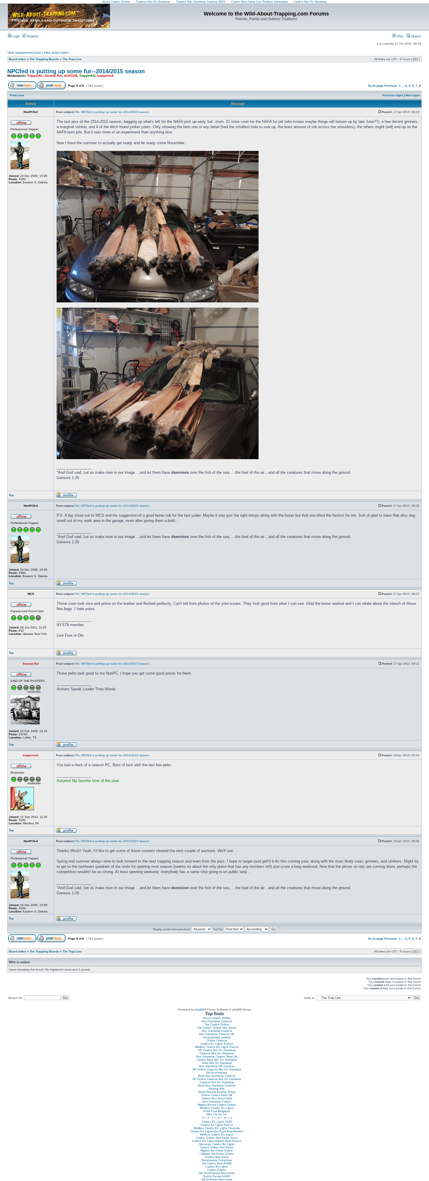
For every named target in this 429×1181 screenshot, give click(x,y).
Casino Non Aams (217, 1157)
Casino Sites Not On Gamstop (216, 1059)
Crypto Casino (216, 1169)
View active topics (56, 52)
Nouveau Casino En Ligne (217, 1144)
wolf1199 (70, 75)
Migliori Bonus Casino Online (217, 1104)
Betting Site (217, 1088)
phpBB (199, 1009)
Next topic (413, 95)
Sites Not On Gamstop (217, 1063)
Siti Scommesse (216, 1072)
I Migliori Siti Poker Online (217, 1153)
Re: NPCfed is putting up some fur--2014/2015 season (112, 112)
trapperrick (105, 75)
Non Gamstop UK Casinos (216, 1066)
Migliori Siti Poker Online (216, 1150)
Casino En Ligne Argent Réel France (216, 1140)
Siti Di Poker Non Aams (216, 1179)
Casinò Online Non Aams (216, 1147)
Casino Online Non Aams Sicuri (217, 1137)
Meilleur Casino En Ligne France (217, 1046)
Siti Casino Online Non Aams (217, 1027)
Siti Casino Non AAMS (217, 1163)
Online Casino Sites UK (217, 1095)
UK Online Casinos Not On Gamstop (216, 1069)
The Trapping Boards (44, 59)
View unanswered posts (24, 52)
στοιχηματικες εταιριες (217, 1037)
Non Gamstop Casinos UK (216, 1034)
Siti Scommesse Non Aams (217, 1173)
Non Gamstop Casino (216, 1101)
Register (32, 36)
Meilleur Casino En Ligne (216, 1107)
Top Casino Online (216, 1024)
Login (15, 36)
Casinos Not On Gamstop (217, 1053)
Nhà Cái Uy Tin (217, 1114)
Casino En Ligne (216, 1166)
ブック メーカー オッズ (216, 1117)
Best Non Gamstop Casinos (217, 1075)
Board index (17, 59)
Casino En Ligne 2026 (217, 1121)
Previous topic (392, 95)
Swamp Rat (53, 75)
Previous (390, 85)
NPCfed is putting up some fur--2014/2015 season (76, 71)
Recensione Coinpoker (216, 1160)
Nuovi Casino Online (217, 1018)
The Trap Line (72, 59)
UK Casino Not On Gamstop (217, 1050)
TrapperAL (35, 75)
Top (11, 495)
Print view (17, 95)
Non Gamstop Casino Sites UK (217, 1056)
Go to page (375, 85)
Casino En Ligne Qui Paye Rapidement (216, 1131)
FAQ (399, 36)
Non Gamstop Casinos (217, 1021)
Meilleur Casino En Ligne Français (217, 1128)
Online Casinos (217, 1040)
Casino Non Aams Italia (216, 1098)
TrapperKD (87, 75)
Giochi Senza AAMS (216, 1176)
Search (415, 36)
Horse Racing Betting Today (217, 1091)
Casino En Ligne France (216, 1043)
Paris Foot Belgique (216, 1111)
